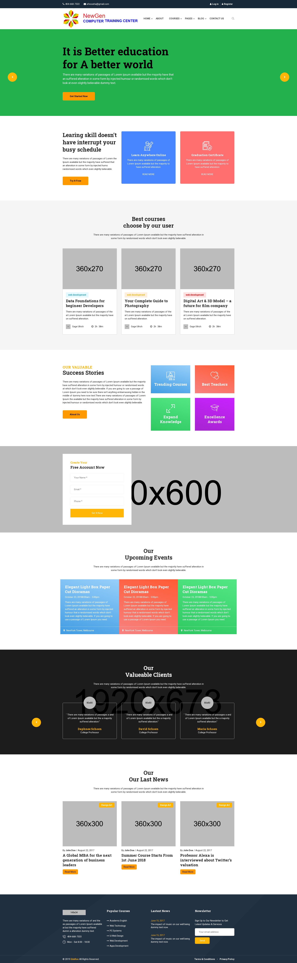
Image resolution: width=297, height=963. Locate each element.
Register (228, 4)
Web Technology (118, 926)
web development (77, 295)
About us (75, 414)
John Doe (70, 850)
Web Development (119, 941)
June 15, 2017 (158, 920)
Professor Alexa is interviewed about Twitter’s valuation (206, 860)
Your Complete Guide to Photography (146, 303)
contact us (217, 18)
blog (201, 18)
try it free (75, 180)
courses (174, 18)
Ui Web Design (116, 936)
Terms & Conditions (204, 959)
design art (106, 805)
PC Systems (116, 930)
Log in (215, 4)
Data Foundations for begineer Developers (85, 303)
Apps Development (119, 946)
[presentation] (12, 77)
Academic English (118, 920)
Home (147, 18)
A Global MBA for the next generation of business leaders (87, 860)
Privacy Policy (227, 959)
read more (148, 174)
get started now (79, 96)
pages (188, 18)
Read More (70, 871)
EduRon (75, 959)
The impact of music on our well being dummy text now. (170, 926)
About (160, 18)
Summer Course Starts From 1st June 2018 (147, 858)
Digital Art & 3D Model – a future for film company (207, 303)
